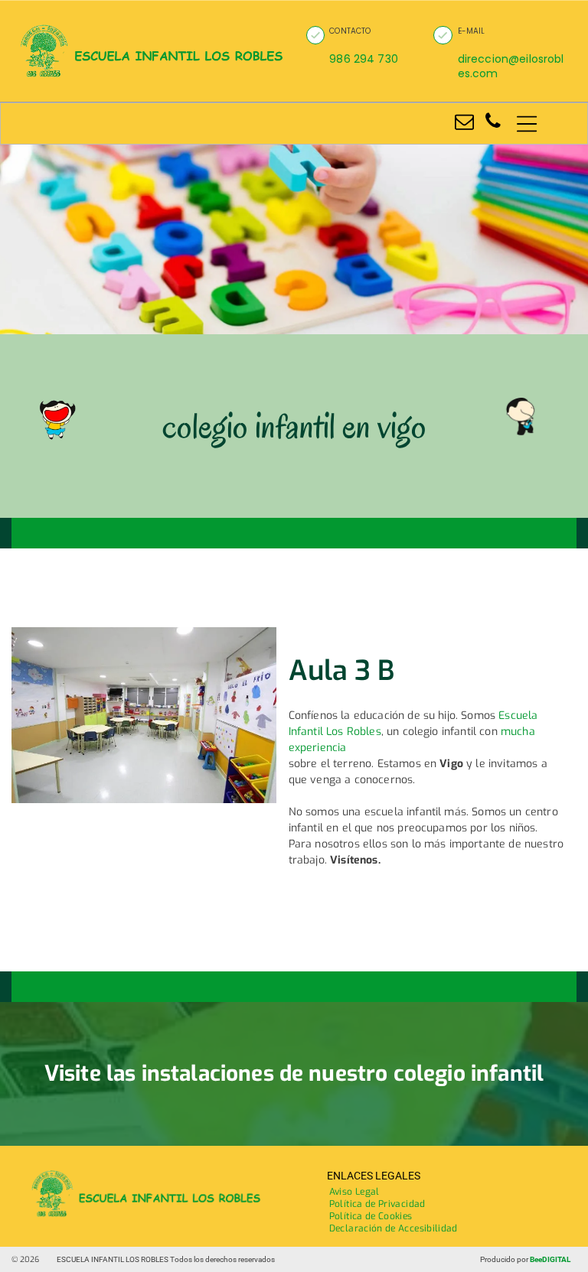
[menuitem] (354, 1192)
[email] (464, 123)
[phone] (493, 123)
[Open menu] (527, 123)
